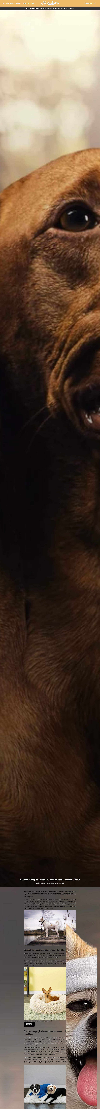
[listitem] (32, 3)
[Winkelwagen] (95, 3)
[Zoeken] (3, 3)
